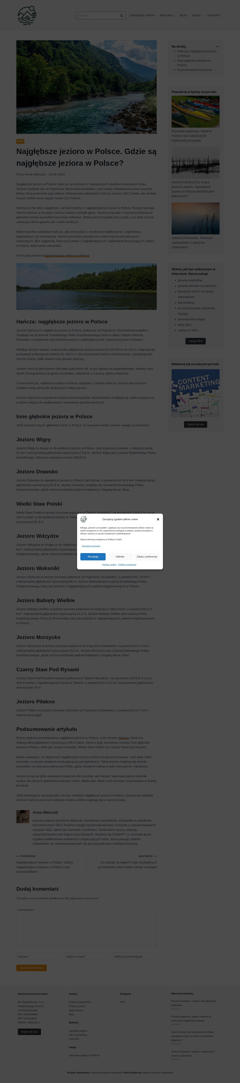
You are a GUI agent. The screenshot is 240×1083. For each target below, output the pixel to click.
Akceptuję (93, 556)
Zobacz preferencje (147, 556)
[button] (158, 519)
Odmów (120, 556)
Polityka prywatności (127, 565)
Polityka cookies (109, 565)
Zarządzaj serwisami (91, 546)
